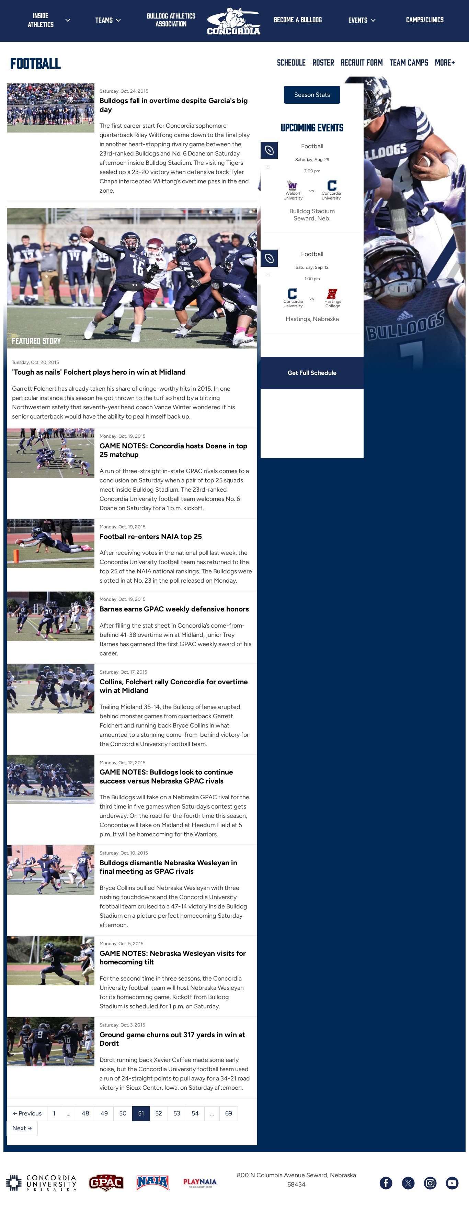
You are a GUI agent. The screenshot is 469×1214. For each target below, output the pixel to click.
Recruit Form (362, 62)
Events (357, 19)
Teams (104, 19)
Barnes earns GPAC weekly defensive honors (174, 609)
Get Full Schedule (312, 373)
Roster (323, 62)
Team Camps (409, 62)
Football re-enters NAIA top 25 (151, 536)
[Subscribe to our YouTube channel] (452, 1183)
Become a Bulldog (298, 19)
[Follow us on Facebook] (386, 1183)
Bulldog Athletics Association (171, 19)
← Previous (27, 1113)
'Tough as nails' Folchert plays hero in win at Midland (99, 372)
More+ (445, 62)
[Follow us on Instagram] (430, 1183)
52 (158, 1113)
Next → (22, 1128)
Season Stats (312, 95)
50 (123, 1113)
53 (176, 1113)
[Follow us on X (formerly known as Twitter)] (408, 1183)
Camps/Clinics (425, 19)
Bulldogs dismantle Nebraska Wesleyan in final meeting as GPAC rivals (168, 866)
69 (228, 1113)
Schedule (291, 62)
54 (195, 1113)
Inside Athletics (41, 19)
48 (85, 1113)
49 (104, 1113)
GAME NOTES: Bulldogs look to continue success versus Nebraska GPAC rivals (166, 776)
